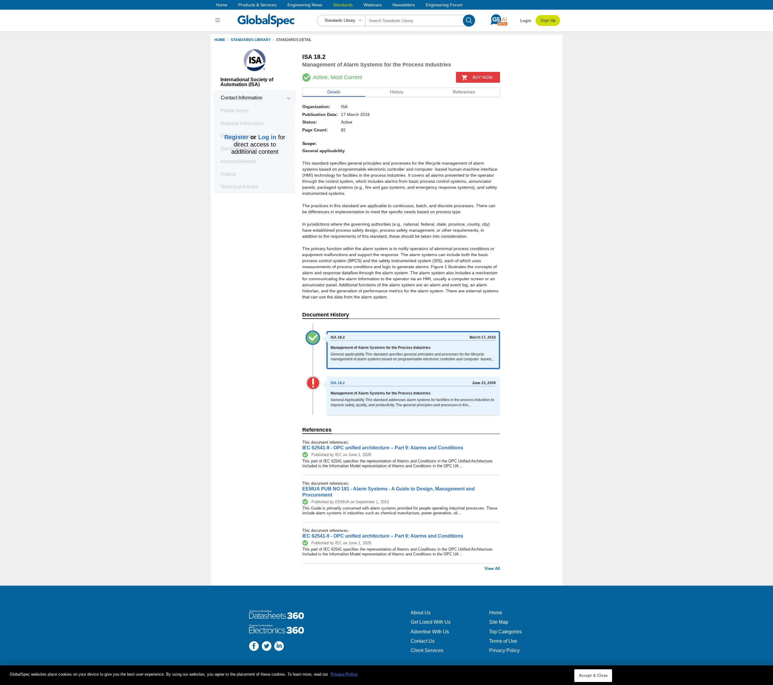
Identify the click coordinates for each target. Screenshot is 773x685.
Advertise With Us (430, 631)
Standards (343, 4)
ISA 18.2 (338, 383)
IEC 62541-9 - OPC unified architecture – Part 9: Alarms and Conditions (382, 447)
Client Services (427, 650)
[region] (386, 675)
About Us (421, 612)
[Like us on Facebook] (254, 646)
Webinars (373, 4)
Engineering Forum (444, 4)
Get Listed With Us (431, 622)
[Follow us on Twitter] (266, 646)
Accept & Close (593, 675)
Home (221, 4)
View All (492, 568)
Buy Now (482, 77)
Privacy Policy (504, 650)
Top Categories (505, 631)
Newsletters (404, 4)
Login (525, 20)
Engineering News (304, 4)
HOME (219, 40)
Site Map (498, 622)
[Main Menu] (218, 20)
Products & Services (257, 4)
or (250, 137)
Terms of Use (503, 641)
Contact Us (423, 641)
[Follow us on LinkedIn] (279, 646)
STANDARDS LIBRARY (251, 40)
